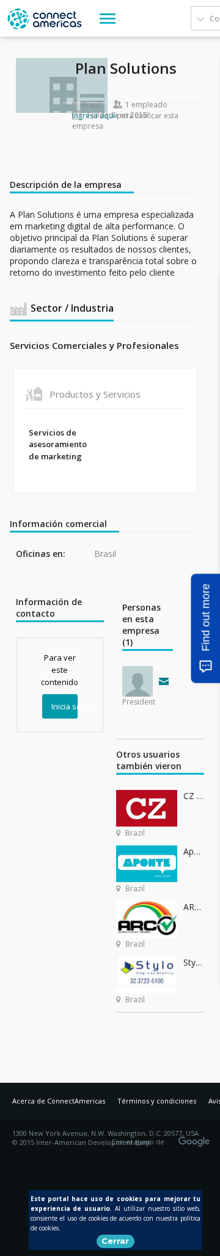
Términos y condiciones (156, 1100)
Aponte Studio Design (193, 851)
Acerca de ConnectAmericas (58, 1100)
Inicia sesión (64, 706)
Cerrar (115, 1241)
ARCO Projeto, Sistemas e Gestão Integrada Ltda (193, 907)
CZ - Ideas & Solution (193, 796)
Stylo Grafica (193, 962)
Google (196, 1138)
